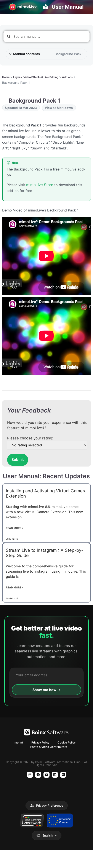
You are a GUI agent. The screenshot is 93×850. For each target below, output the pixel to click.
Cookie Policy (66, 742)
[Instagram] (30, 775)
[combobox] (46, 36)
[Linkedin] (55, 775)
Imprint (18, 742)
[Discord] (63, 775)
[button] (47, 805)
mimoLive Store (39, 185)
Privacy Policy (40, 742)
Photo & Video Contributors (48, 746)
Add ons (67, 77)
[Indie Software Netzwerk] (32, 820)
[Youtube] (46, 775)
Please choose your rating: (30, 438)
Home (6, 77)
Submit (17, 459)
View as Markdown (59, 108)
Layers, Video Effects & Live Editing (35, 77)
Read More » (15, 528)
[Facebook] (38, 775)
